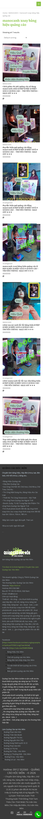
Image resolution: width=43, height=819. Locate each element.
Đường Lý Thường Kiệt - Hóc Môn (17, 754)
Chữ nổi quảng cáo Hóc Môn (18, 657)
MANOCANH (13, 13)
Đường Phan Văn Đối (12, 746)
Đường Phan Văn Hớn (12, 732)
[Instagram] (24, 812)
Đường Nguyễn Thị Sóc (13, 737)
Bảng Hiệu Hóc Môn (15, 652)
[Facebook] (12, 812)
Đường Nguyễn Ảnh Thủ (13, 740)
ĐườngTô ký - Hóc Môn (14, 757)
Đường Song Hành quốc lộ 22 (15, 743)
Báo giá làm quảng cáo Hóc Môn (20, 671)
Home (5, 13)
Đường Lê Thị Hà (10, 748)
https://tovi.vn (14, 585)
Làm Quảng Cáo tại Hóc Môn (13, 729)
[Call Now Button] (38, 814)
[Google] (31, 812)
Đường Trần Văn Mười (13, 735)
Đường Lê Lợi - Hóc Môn (14, 759)
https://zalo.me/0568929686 (21, 648)
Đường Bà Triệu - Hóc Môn (15, 751)
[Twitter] (18, 812)
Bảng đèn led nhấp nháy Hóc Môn (20, 660)
